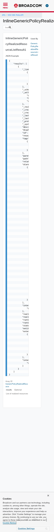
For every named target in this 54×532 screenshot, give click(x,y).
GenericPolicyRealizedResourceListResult (34, 49)
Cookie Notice (9, 523)
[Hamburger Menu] (5, 4)
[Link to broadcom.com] (28, 6)
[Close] (48, 495)
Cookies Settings (26, 528)
